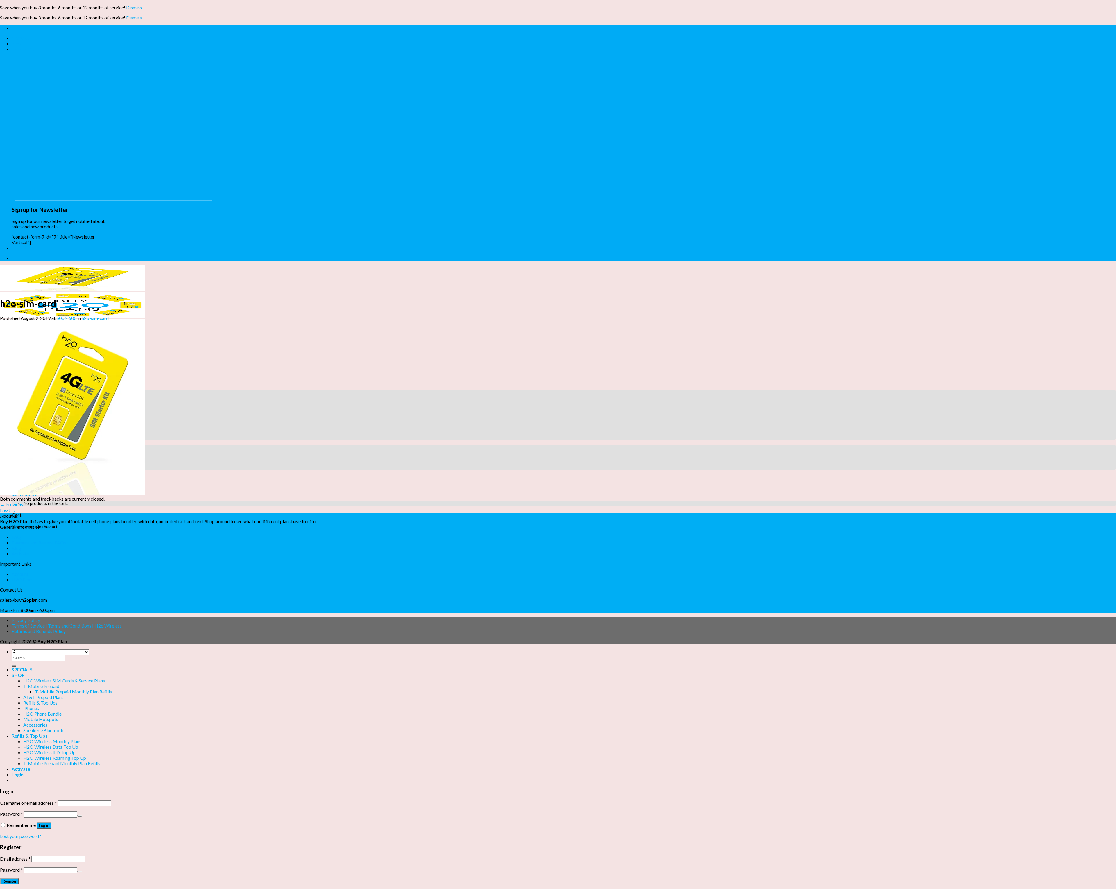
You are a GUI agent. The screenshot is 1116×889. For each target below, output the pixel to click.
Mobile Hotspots (40, 719)
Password (11, 814)
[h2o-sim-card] (72, 493)
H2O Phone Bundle (42, 713)
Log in (44, 825)
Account (20, 574)
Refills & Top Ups (40, 702)
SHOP (18, 675)
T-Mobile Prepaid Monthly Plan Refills (73, 691)
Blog (17, 43)
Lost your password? (20, 836)
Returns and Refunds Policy (39, 631)
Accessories (35, 724)
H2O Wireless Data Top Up (50, 747)
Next (8, 510)
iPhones (31, 708)
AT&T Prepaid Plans (43, 697)
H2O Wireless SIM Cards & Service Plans (64, 680)
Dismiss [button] (134, 7)
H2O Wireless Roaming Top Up (54, 758)
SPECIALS (22, 669)
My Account (24, 38)
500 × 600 (66, 318)
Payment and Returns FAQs (39, 542)
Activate (20, 553)
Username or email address (28, 803)
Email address (15, 858)
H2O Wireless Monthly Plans (52, 741)
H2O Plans (22, 579)
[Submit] (14, 666)
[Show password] (79, 816)
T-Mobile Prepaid (41, 686)
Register (9, 881)
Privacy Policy (26, 620)
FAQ (16, 537)
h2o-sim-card (95, 318)
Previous (11, 504)
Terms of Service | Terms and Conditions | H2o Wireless (67, 625)
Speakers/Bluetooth (43, 730)
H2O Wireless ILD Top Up (49, 752)
